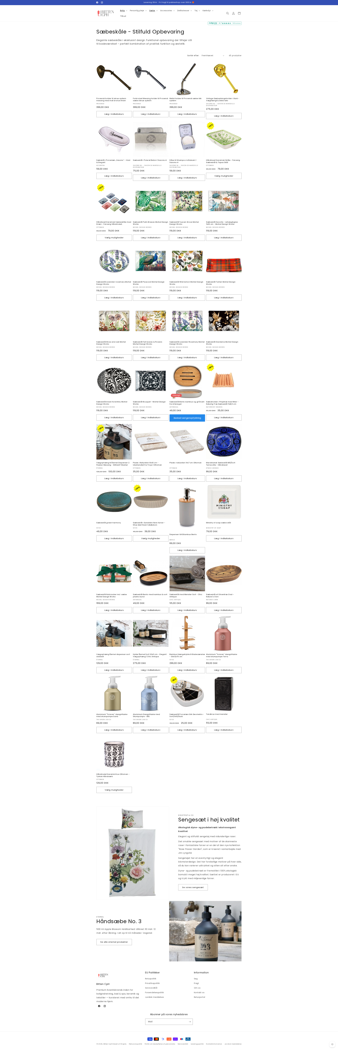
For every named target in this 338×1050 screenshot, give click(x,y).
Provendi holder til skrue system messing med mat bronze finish (111, 99)
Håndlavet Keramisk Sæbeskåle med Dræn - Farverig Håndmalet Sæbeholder (113, 223)
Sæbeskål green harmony (108, 523)
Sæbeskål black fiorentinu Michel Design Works (111, 403)
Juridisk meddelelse (233, 1044)
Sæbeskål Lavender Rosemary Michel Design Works (187, 343)
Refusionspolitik (135, 1044)
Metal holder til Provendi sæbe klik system (186, 99)
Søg (196, 978)
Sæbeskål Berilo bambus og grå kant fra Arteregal (187, 403)
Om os (197, 988)
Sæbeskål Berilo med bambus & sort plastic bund (150, 595)
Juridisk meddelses (154, 997)
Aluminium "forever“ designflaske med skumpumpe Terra (221, 655)
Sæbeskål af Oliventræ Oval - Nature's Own (220, 595)
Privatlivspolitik (152, 983)
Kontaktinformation (214, 1044)
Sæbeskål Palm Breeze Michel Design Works (150, 223)
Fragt (196, 983)
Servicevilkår (151, 988)
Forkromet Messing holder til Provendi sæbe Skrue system (150, 99)
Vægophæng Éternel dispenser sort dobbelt (113, 655)
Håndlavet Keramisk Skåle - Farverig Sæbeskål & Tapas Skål (223, 161)
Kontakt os (199, 992)
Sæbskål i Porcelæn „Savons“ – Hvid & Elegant (113, 161)
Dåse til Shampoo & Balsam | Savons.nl (183, 161)
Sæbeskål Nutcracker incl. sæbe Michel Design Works (111, 595)
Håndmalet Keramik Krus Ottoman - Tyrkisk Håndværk (113, 775)
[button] (123, 10)
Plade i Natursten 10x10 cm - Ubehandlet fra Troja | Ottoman (147, 464)
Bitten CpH (108, 1044)
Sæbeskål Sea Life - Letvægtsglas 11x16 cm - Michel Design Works (222, 223)
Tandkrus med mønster (217, 714)
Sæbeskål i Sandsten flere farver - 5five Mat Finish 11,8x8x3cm (149, 524)
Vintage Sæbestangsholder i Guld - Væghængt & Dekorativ (222, 99)
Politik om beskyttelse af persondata (160, 1044)
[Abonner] (190, 1022)
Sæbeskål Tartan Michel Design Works (220, 283)
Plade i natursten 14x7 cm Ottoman (186, 463)
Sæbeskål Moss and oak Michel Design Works (111, 343)
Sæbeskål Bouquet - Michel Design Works (149, 403)
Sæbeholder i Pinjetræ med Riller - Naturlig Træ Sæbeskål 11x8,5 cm (222, 403)
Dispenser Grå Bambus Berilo (183, 534)
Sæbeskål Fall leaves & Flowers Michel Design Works (147, 343)
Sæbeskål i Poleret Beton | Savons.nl (150, 160)
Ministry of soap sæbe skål (218, 523)
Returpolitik (150, 978)
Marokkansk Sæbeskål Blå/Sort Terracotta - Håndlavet (220, 464)
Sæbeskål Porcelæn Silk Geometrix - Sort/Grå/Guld (187, 715)
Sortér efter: (193, 55)
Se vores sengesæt (193, 887)
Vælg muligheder (223, 175)
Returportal (199, 997)
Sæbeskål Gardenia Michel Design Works (222, 343)
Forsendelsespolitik (154, 992)
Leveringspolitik (197, 1044)
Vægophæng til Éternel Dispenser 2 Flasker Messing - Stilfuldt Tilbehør (113, 464)
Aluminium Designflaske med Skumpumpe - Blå (146, 715)
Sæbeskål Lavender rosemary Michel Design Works (113, 283)
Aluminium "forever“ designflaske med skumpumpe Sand (111, 715)
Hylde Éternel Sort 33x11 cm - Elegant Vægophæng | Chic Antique (149, 655)
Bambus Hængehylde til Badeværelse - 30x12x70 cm (187, 655)
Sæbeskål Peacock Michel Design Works (149, 283)
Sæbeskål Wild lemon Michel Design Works (186, 283)
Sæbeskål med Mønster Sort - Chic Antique (186, 595)
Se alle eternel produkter (114, 942)
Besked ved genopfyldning (187, 417)
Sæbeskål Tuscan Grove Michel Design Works (184, 223)
